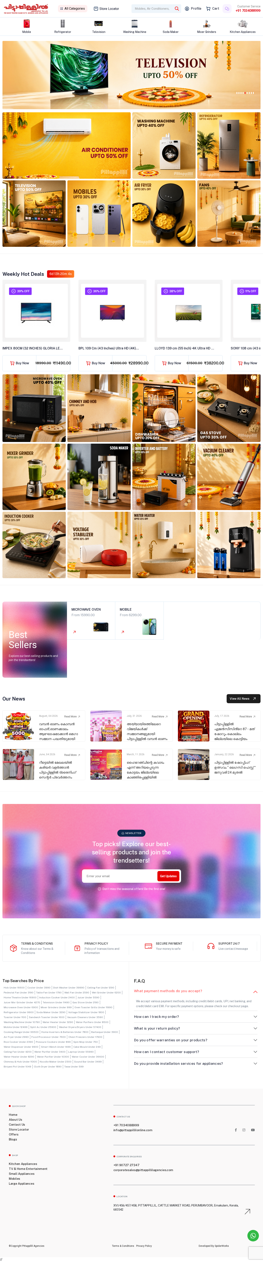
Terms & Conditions (123, 1246)
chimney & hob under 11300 (20, 1061)
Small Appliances (21, 1173)
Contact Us (17, 1124)
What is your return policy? (157, 1028)
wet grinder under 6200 (106, 992)
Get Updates (168, 876)
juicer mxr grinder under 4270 (22, 1002)
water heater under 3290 (58, 1022)
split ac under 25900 (43, 1027)
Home (13, 1114)
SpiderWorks (221, 1246)
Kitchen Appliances (23, 1164)
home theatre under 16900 (20, 997)
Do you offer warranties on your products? (170, 1040)
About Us (15, 1119)
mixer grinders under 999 (56, 1007)
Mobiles (14, 1178)
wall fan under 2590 (76, 992)
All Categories (75, 8)
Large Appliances (21, 1183)
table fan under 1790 (49, 992)
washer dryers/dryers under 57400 (80, 1027)
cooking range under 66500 (21, 1032)
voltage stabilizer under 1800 (86, 1012)
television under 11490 (56, 1002)
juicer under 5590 (88, 997)
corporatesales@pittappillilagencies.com (143, 1170)
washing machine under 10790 (22, 1022)
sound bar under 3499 (88, 1061)
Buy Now (22, 363)
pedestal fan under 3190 (18, 992)
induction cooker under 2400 (57, 997)
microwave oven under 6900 (21, 1007)
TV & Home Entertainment (28, 1168)
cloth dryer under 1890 (48, 1066)
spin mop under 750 (85, 1041)
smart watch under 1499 (56, 1046)
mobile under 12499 (16, 1027)
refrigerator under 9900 (19, 1012)
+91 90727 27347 (126, 1165)
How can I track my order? (156, 1017)
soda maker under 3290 (51, 1012)
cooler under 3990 (39, 987)
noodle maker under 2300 (56, 1061)
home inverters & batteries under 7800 (65, 1032)
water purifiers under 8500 (92, 1022)
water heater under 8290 (19, 1056)
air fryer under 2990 (16, 1037)
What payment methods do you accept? (168, 991)
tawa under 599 (74, 1066)
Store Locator (109, 9)
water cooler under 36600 (88, 1056)
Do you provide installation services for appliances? (178, 1063)
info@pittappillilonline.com (132, 1130)
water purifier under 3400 (50, 1051)
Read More (70, 716)
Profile (196, 8)
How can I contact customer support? (166, 1052)
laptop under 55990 (81, 1051)
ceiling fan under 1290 (100, 987)
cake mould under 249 (87, 1046)
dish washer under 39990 (68, 987)
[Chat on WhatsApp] (253, 1235)
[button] (237, 92)
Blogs (13, 1139)
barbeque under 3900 (104, 1032)
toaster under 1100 (15, 1017)
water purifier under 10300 (53, 1056)
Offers (13, 1134)
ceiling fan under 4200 (18, 1051)
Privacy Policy (144, 1246)
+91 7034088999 (248, 11)
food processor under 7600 (48, 1037)
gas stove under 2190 (85, 1002)
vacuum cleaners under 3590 (85, 1017)
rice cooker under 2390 (18, 1041)
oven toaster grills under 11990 (93, 1007)
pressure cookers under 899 (53, 1041)
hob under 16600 (14, 987)
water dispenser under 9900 (21, 1046)
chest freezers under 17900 (85, 1037)
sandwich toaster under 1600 (47, 1017)
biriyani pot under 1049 (17, 1066)
